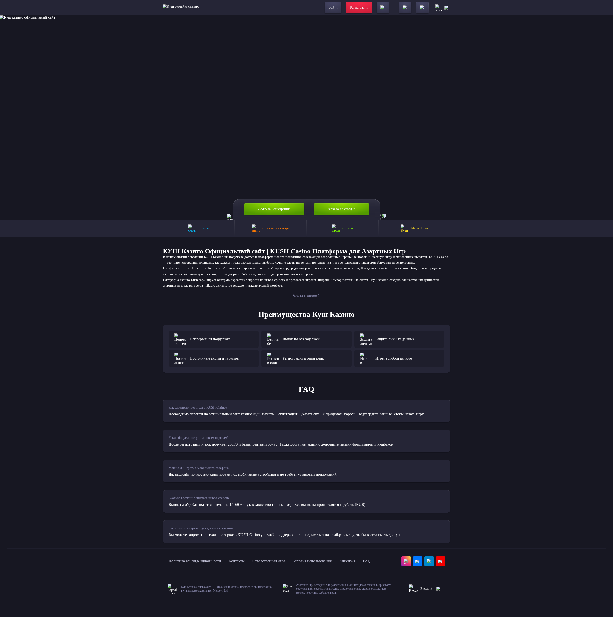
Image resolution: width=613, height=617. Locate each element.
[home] (181, 7)
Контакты (237, 561)
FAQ (367, 561)
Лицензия (347, 561)
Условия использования (312, 561)
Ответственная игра (268, 561)
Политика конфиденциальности (195, 561)
